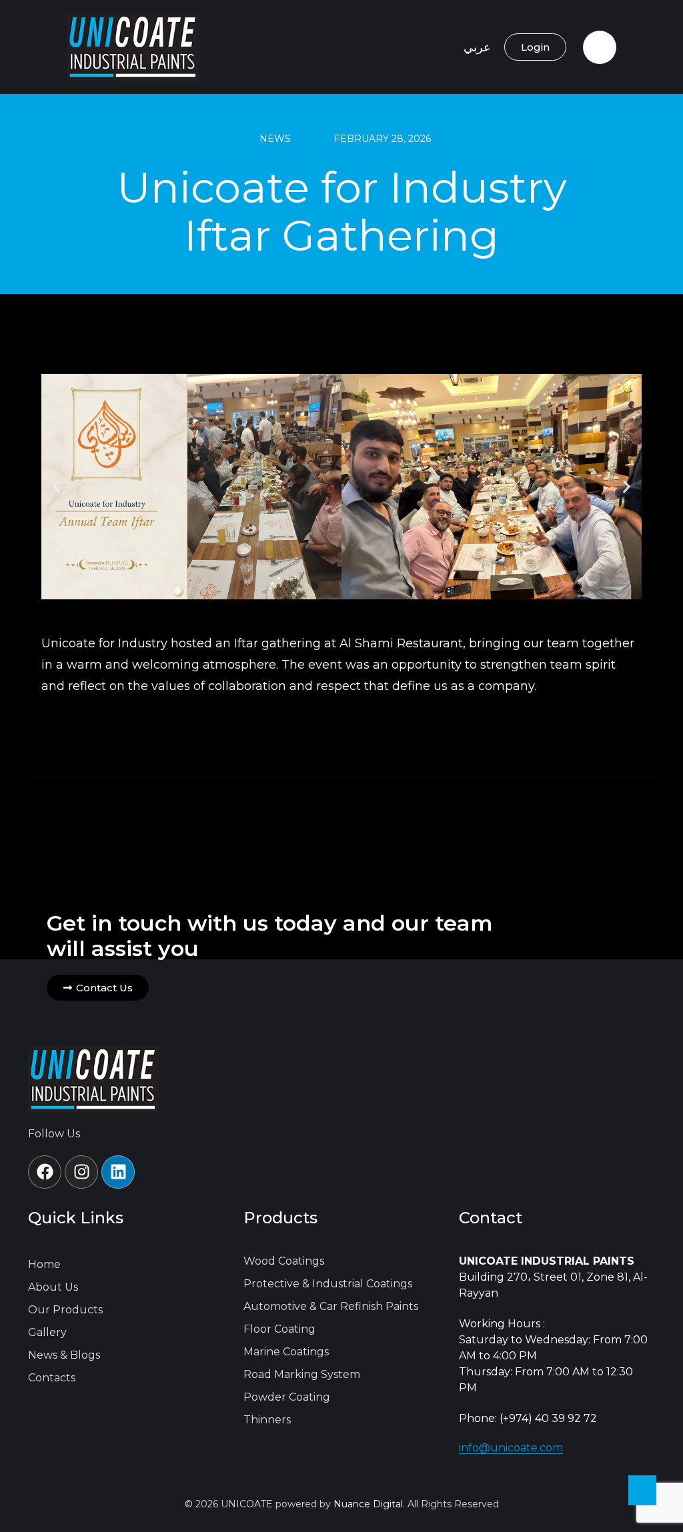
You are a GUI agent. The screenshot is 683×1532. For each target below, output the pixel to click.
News (275, 139)
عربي (477, 47)
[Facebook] (44, 1172)
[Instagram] (81, 1172)
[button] (56, 487)
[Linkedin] (118, 1172)
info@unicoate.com (511, 1447)
